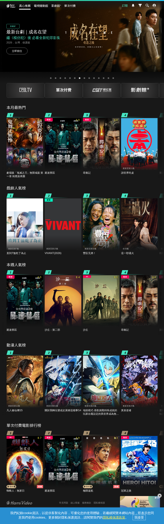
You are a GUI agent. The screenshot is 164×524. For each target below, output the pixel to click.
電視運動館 (41, 6)
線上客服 (75, 502)
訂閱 (125, 5)
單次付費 (70, 6)
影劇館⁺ (56, 6)
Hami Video (11, 6)
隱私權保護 (99, 502)
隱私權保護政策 (114, 517)
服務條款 (86, 502)
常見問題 (63, 502)
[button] (51, 78)
